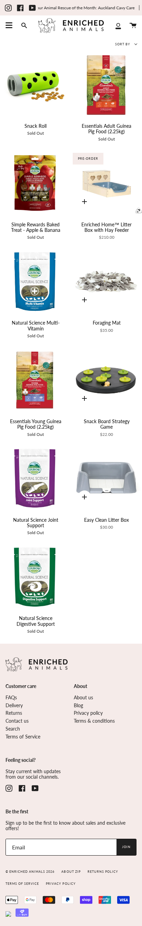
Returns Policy (103, 871)
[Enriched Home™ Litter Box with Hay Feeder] (106, 183)
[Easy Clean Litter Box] (106, 478)
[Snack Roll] (35, 84)
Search (13, 729)
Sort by (123, 44)
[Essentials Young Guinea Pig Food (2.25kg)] (35, 380)
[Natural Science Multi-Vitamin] (35, 281)
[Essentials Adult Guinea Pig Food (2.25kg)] (106, 84)
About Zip (70, 871)
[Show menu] (9, 25)
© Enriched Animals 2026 (30, 871)
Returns (14, 713)
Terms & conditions (94, 721)
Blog (78, 705)
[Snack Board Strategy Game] (106, 380)
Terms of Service (23, 736)
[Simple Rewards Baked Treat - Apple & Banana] (35, 183)
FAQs (11, 697)
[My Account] (118, 25)
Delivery (14, 705)
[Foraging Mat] (106, 281)
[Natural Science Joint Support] (35, 478)
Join (126, 847)
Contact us (17, 721)
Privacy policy (88, 713)
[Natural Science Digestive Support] (35, 577)
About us (83, 697)
